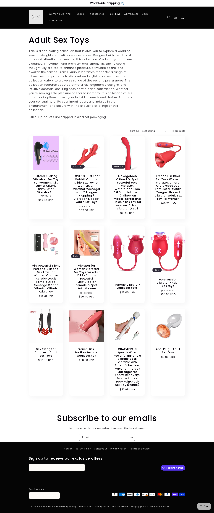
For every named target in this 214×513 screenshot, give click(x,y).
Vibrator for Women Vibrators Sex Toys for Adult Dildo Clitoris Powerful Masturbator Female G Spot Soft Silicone (86, 277)
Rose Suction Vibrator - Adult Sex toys (168, 282)
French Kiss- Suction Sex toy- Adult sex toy (87, 352)
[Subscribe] (131, 437)
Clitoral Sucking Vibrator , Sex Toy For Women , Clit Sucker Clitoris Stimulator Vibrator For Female (46, 185)
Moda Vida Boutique (47, 506)
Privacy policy (102, 506)
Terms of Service (140, 448)
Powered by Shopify (66, 506)
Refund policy (85, 506)
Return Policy (83, 448)
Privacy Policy (118, 448)
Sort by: (134, 131)
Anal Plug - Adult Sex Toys (168, 351)
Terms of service (120, 506)
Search (68, 448)
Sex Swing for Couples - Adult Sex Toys (45, 352)
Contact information (159, 506)
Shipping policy (138, 506)
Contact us (100, 448)
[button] (61, 14)
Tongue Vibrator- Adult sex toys (127, 286)
